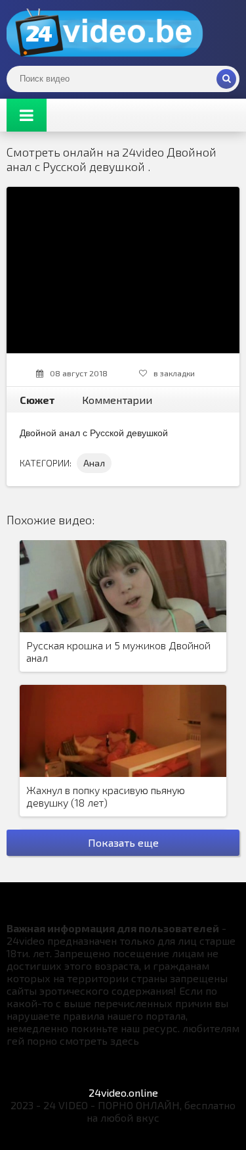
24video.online (123, 1092)
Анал (94, 462)
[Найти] (226, 79)
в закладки (174, 373)
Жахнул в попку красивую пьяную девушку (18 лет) (105, 796)
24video (105, 33)
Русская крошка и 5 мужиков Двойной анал (118, 651)
